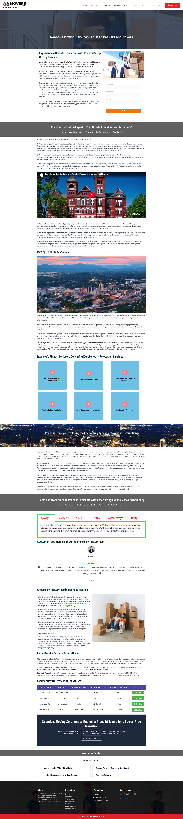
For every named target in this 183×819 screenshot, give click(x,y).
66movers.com (10, 7)
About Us (94, 5)
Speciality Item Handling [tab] (63, 518)
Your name (109, 84)
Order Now (138, 693)
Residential (107, 5)
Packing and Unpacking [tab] (44, 518)
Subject (108, 99)
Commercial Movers (121, 5)
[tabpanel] (91, 530)
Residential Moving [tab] (80, 518)
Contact (135, 5)
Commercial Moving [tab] (135, 518)
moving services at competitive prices (74, 604)
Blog (143, 5)
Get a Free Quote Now (91, 738)
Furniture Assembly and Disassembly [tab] (115, 518)
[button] (98, 5)
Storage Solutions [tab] (96, 518)
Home (85, 5)
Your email (109, 92)
